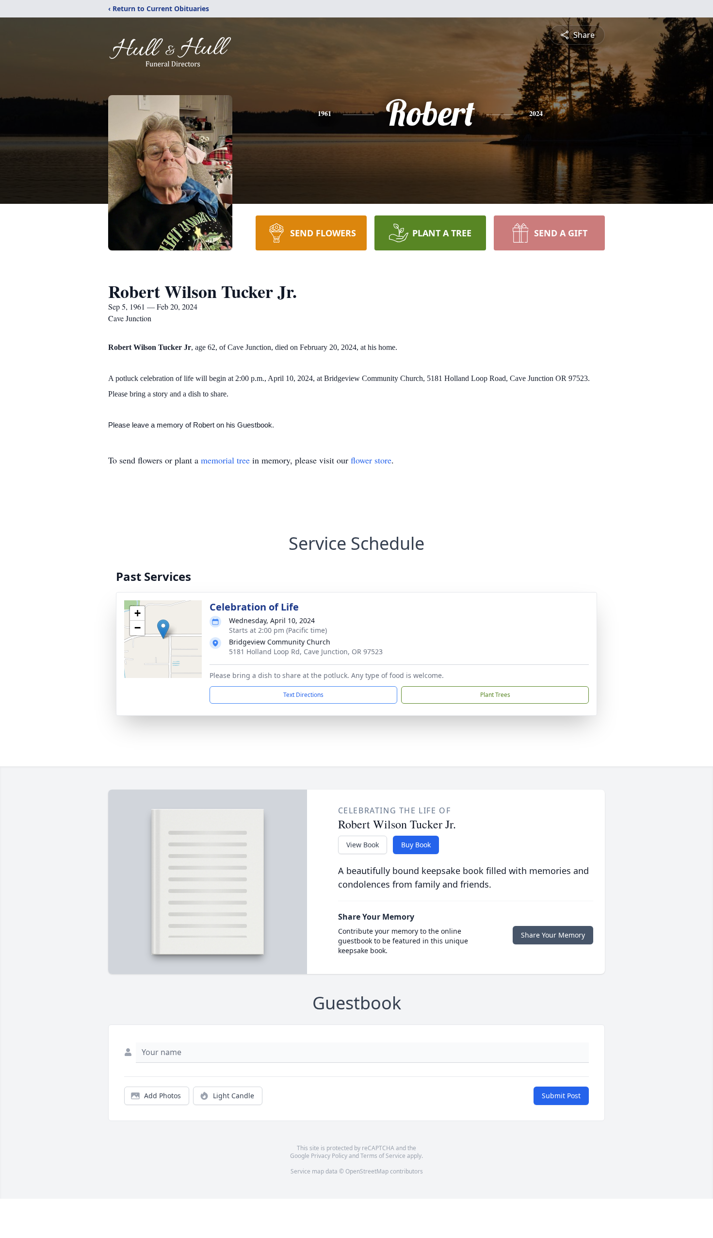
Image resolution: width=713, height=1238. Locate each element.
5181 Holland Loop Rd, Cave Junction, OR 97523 (306, 651)
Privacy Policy (329, 1156)
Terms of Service (382, 1156)
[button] (163, 629)
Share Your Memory (553, 935)
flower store (371, 460)
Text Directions (303, 695)
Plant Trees (495, 695)
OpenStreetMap (367, 1171)
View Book (362, 844)
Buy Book (416, 844)
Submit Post (561, 1095)
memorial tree (225, 460)
